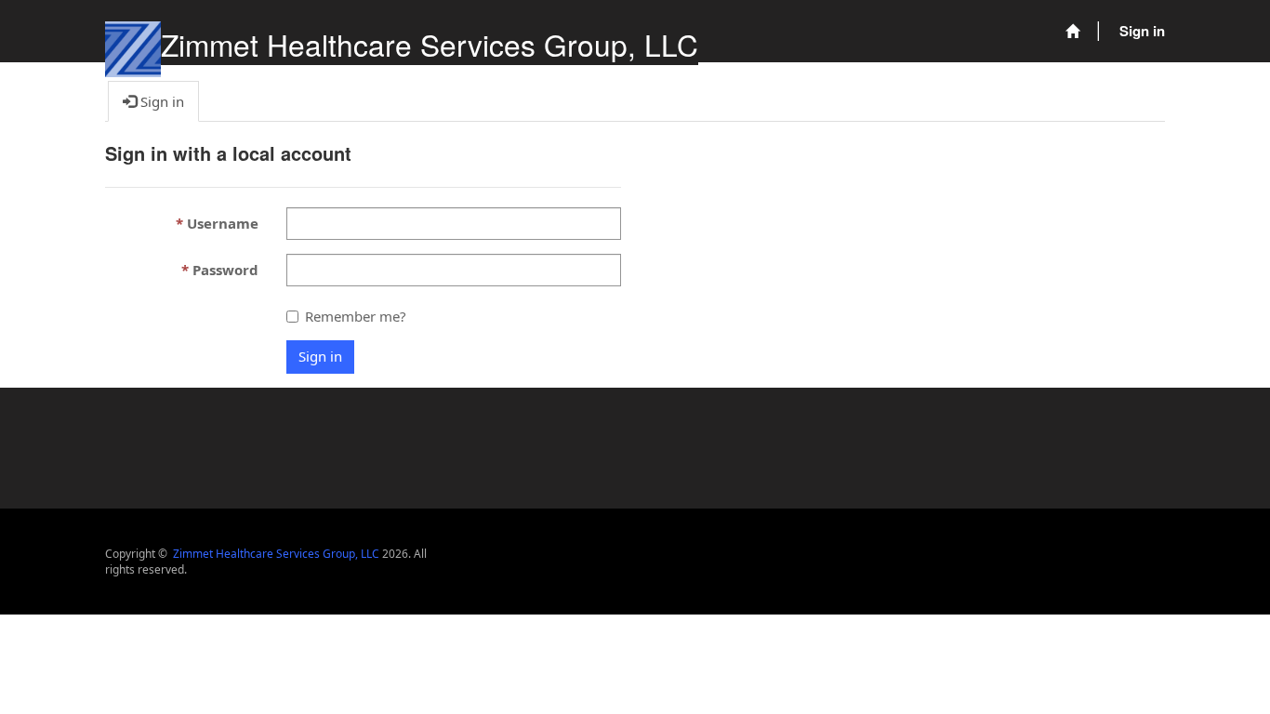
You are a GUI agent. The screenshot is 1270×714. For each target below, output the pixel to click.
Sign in (1142, 30)
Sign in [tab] (160, 101)
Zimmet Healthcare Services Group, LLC (429, 44)
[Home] (1072, 31)
